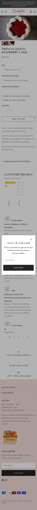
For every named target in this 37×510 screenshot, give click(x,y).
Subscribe (18, 268)
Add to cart (18, 119)
